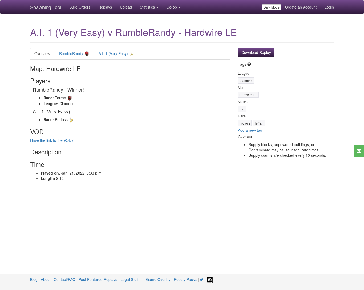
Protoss (244, 123)
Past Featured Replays (98, 279)
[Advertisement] (182, 234)
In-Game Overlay (156, 279)
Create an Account (301, 7)
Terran (259, 123)
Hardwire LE (248, 94)
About (46, 279)
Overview (42, 53)
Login (329, 7)
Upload (126, 7)
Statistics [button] (148, 7)
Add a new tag (250, 130)
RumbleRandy (71, 53)
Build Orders (79, 7)
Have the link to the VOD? (52, 140)
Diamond (246, 80)
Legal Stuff (129, 279)
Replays (105, 7)
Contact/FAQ (64, 279)
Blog (34, 279)
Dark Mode (272, 7)
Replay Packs (185, 279)
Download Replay (256, 52)
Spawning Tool (45, 6)
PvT (242, 109)
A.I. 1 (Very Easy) (114, 53)
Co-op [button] (172, 7)
